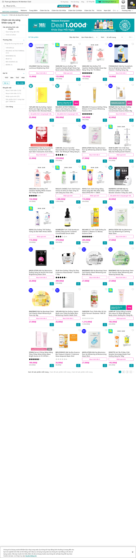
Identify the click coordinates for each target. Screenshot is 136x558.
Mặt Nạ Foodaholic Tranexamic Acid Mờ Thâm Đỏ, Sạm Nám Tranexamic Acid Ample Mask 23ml (41, 151)
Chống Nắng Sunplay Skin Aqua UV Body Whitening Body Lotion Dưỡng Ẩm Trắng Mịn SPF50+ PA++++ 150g (121, 314)
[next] (117, 10)
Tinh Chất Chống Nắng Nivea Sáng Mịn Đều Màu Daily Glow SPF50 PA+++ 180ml (93, 191)
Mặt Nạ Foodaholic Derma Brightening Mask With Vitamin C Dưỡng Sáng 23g (121, 68)
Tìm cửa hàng (75, 2)
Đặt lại (6, 83)
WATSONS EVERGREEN (10, 12)
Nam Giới (107, 10)
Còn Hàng (9, 107)
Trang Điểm (33, 10)
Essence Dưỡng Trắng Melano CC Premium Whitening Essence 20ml (94, 109)
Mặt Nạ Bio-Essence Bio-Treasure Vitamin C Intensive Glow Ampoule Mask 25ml (68, 354)
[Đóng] (132, 552)
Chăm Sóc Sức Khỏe (59, 10)
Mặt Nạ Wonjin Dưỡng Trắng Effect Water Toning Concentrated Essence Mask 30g (120, 109)
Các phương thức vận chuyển (11, 28)
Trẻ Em (99, 10)
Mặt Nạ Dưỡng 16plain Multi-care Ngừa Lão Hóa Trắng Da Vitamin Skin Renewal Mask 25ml (40, 110)
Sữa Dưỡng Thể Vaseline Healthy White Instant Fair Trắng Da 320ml (40, 191)
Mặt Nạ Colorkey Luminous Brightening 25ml (39, 67)
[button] (132, 4)
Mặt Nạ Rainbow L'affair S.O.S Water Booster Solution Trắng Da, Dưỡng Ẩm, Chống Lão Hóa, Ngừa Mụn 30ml (121, 192)
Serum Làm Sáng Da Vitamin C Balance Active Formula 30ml (66, 109)
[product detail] (41, 54)
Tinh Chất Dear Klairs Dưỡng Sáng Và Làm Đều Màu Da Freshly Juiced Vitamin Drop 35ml (120, 151)
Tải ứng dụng (64, 2)
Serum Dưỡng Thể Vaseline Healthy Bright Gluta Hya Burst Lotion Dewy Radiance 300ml (68, 68)
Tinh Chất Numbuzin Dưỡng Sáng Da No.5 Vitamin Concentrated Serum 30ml (67, 231)
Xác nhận (20, 83)
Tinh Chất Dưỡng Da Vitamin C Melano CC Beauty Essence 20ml (94, 231)
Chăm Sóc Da (44, 10)
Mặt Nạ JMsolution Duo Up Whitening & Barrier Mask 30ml (94, 150)
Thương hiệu (126, 10)
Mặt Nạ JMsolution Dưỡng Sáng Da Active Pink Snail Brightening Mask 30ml (41, 272)
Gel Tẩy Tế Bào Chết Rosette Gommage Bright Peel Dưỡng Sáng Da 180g (119, 354)
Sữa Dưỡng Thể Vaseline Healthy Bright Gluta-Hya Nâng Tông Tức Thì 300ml (94, 68)
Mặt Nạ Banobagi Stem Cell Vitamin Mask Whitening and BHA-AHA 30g (94, 272)
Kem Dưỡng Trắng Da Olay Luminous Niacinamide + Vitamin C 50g (67, 272)
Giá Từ (5, 73)
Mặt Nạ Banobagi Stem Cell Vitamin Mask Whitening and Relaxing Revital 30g (121, 272)
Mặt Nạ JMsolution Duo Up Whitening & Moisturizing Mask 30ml (94, 354)
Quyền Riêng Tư (31, 556)
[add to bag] (52, 79)
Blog (82, 2)
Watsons (24, 10)
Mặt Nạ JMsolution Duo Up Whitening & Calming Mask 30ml (120, 231)
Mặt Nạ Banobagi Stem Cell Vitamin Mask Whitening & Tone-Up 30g (41, 313)
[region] (68, 552)
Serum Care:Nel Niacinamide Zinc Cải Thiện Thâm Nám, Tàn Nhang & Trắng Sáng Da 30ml (68, 151)
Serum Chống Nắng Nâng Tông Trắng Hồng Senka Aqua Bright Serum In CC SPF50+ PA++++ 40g (41, 355)
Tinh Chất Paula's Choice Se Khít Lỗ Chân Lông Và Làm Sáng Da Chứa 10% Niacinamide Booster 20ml (68, 191)
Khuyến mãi (7, 88)
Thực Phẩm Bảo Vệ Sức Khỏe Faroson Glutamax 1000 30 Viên (94, 313)
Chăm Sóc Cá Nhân (75, 10)
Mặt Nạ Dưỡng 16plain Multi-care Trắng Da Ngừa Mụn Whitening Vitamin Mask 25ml (67, 313)
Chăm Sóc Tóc (89, 10)
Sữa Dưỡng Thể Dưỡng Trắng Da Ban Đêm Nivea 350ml (40, 230)
